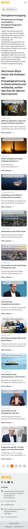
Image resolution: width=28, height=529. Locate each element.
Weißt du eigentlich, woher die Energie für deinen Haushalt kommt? (13, 123)
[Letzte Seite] (24, 466)
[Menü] (25, 2)
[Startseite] (3, 9)
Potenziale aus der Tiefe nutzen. (13, 231)
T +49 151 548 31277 (10, 517)
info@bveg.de (9, 505)
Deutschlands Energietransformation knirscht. (10, 304)
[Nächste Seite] (20, 466)
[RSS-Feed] (12, 482)
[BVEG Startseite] (14, 477)
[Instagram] (2, 482)
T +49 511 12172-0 (10, 501)
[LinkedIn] (5, 482)
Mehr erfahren (6, 133)
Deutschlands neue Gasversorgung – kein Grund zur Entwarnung (14, 377)
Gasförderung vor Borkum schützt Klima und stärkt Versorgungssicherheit (11, 197)
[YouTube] (8, 482)
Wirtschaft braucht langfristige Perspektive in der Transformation (13, 267)
